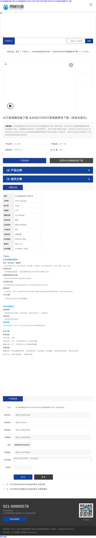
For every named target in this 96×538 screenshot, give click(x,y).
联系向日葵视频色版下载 (71, 160)
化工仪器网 (15, 532)
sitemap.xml (32, 532)
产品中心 (9, 41)
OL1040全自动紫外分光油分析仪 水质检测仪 (28, 489)
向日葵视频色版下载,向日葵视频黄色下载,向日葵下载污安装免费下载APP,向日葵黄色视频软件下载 (36, 1)
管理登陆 (23, 532)
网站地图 (3, 537)
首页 (17, 52)
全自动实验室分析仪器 (41, 52)
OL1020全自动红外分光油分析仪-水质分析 (27, 484)
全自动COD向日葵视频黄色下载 (65, 52)
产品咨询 (24, 160)
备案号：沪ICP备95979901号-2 (62, 529)
